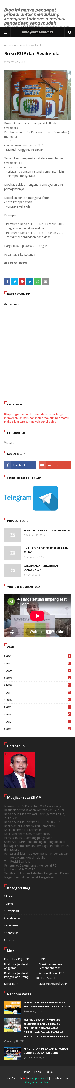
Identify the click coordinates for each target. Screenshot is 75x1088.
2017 (38, 692)
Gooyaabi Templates (37, 1082)
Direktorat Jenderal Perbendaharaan (50, 966)
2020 (38, 671)
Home (7, 45)
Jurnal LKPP (11, 983)
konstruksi (12, 925)
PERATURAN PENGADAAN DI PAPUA (47, 530)
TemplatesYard (39, 1078)
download (12, 911)
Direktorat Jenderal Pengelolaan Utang (16, 975)
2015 (38, 707)
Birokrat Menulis (46, 978)
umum (10, 940)
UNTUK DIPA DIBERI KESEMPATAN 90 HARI (45, 550)
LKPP (42, 959)
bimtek (10, 903)
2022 (38, 656)
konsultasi (12, 933)
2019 (38, 678)
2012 (38, 729)
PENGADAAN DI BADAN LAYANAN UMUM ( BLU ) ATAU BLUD (45, 1051)
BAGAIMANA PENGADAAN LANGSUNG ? (40, 568)
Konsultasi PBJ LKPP (16, 959)
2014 (38, 714)
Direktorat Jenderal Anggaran (16, 966)
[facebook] (20, 465)
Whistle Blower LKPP (51, 973)
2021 (38, 663)
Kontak (49, 1072)
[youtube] (55, 465)
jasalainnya (13, 918)
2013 (38, 722)
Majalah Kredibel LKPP (53, 983)
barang (10, 896)
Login (37, 1072)
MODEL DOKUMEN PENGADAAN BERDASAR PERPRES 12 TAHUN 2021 (46, 1004)
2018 (38, 685)
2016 (38, 700)
